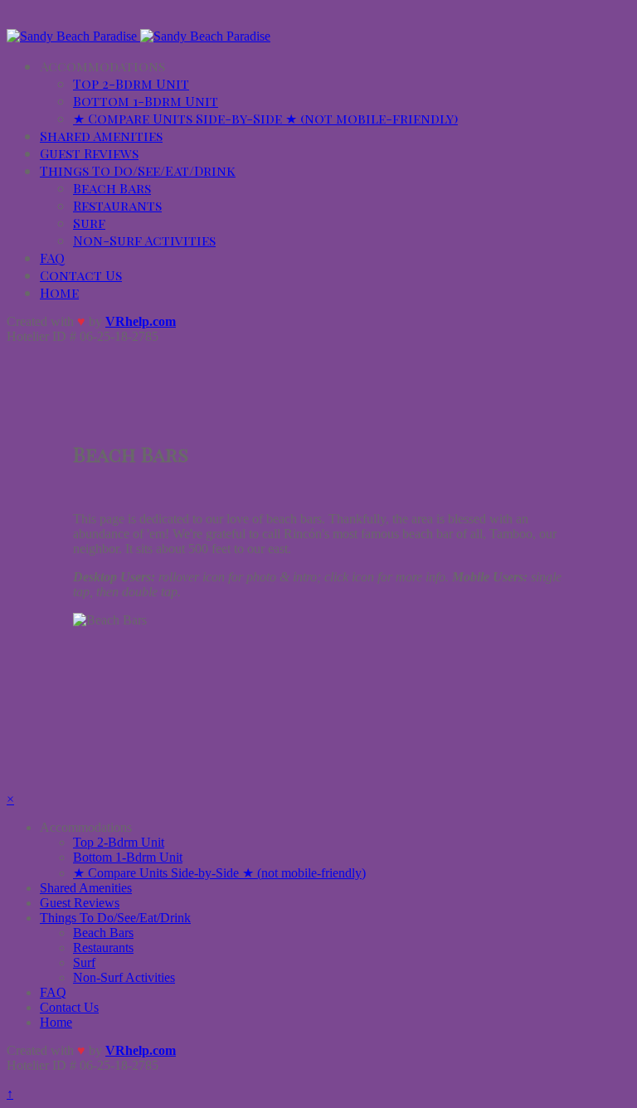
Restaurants (117, 205)
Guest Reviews (89, 153)
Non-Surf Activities (144, 240)
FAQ (52, 257)
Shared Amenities (101, 135)
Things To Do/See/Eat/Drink (138, 170)
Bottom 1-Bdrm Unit (145, 100)
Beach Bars (112, 188)
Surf (89, 222)
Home (59, 292)
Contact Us (81, 275)
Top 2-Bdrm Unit (131, 83)
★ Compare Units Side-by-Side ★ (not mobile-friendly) (265, 118)
